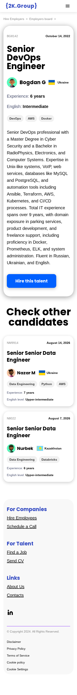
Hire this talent (31, 281)
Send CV (15, 560)
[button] (68, 6)
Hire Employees (22, 518)
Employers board (40, 19)
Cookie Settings (17, 669)
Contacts (15, 595)
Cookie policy (16, 662)
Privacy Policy (16, 648)
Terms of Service (18, 655)
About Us (15, 586)
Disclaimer (14, 641)
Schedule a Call (21, 526)
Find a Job (17, 552)
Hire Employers (13, 19)
